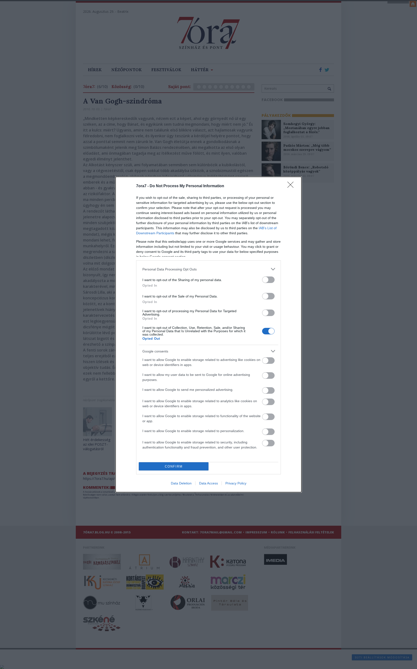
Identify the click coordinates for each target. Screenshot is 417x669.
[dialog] (208, 334)
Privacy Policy (235, 483)
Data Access (208, 483)
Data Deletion (181, 483)
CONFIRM (174, 466)
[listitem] (208, 269)
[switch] (268, 279)
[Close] (292, 186)
